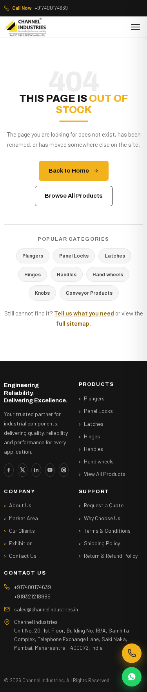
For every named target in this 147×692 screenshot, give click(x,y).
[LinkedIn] (36, 470)
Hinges (32, 274)
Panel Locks (74, 255)
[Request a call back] (132, 653)
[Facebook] (9, 470)
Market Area (23, 518)
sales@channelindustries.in (46, 609)
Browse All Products (74, 196)
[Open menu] (135, 27)
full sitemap (72, 323)
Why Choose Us (102, 518)
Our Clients (22, 530)
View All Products (104, 473)
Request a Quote (103, 505)
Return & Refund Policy (111, 555)
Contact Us (22, 555)
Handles (66, 274)
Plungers (32, 255)
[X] (22, 470)
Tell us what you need (84, 313)
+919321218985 (32, 596)
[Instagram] (64, 470)
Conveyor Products (89, 292)
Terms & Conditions (107, 530)
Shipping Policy (102, 543)
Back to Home (69, 171)
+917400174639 (40, 8)
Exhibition (21, 543)
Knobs (42, 292)
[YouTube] (50, 470)
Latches (115, 255)
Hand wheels (108, 274)
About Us (20, 505)
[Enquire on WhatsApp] (132, 677)
